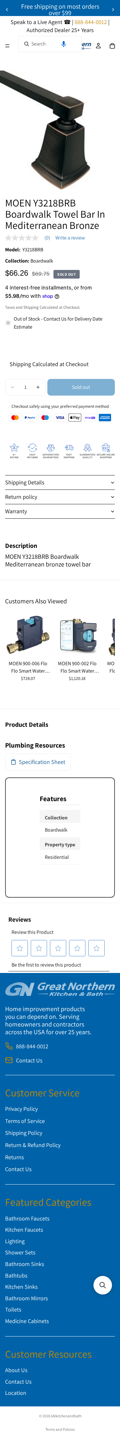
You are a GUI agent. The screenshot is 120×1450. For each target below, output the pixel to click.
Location (15, 1393)
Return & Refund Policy (32, 1145)
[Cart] (112, 46)
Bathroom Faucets (27, 1218)
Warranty (16, 511)
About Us (16, 1370)
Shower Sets (20, 1252)
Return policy (21, 496)
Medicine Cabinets (27, 1321)
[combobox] (50, 44)
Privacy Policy (21, 1109)
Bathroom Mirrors (26, 1298)
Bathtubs (16, 1275)
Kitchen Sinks (21, 1286)
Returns (14, 1157)
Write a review (70, 237)
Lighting (15, 1241)
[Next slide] (113, 10)
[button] (64, 44)
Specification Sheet (42, 762)
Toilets (13, 1309)
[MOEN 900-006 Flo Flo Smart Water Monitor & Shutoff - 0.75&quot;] (28, 635)
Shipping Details (24, 482)
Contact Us (29, 1060)
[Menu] (7, 45)
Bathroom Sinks (24, 1264)
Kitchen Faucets (24, 1229)
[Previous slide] (7, 10)
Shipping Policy (23, 1133)
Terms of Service (25, 1121)
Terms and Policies (60, 1429)
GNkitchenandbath (66, 1415)
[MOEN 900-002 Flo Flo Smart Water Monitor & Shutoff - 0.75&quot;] (77, 635)
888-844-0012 (32, 1046)
